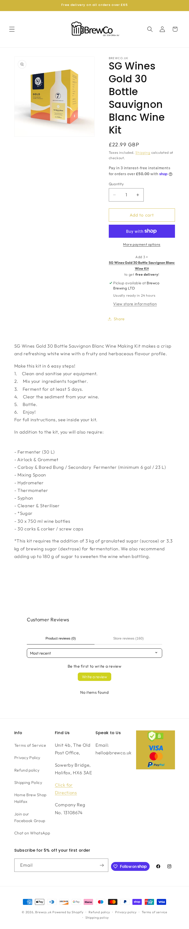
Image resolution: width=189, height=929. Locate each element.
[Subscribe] (101, 865)
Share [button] (119, 318)
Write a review (94, 676)
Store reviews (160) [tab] (128, 638)
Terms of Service (30, 745)
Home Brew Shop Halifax (30, 798)
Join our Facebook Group (30, 817)
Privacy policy (126, 912)
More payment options (141, 244)
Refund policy (27, 770)
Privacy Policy (27, 757)
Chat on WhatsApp (32, 832)
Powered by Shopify (67, 912)
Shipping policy (97, 917)
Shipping (142, 152)
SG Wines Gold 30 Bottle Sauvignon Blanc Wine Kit (142, 265)
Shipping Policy (28, 782)
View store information (135, 303)
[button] (12, 29)
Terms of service (154, 912)
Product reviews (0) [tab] (61, 638)
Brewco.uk (43, 912)
